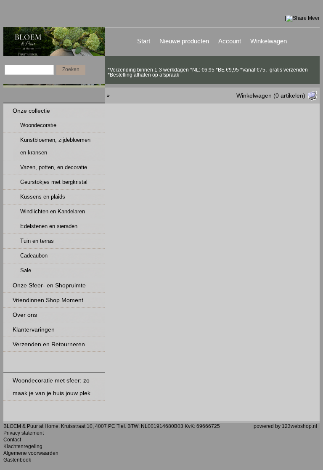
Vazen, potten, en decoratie (53, 167)
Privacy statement (23, 433)
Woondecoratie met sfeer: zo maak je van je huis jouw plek (51, 386)
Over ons (25, 314)
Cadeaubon (34, 255)
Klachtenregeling (22, 446)
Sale (25, 270)
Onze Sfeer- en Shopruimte (49, 285)
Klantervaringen (34, 329)
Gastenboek (17, 460)
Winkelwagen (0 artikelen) (270, 95)
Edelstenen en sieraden (48, 226)
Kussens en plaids (42, 197)
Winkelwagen (268, 41)
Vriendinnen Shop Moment (48, 300)
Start (143, 41)
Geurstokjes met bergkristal (53, 182)
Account (229, 41)
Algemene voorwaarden (30, 453)
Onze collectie (31, 110)
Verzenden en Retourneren (49, 344)
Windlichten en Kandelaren (52, 211)
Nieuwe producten (184, 41)
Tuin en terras (37, 241)
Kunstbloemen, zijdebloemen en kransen (55, 146)
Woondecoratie (38, 125)
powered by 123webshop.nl (285, 426)
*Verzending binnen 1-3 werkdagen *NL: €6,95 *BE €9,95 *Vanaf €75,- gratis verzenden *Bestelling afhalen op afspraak (208, 69)
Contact (12, 440)
